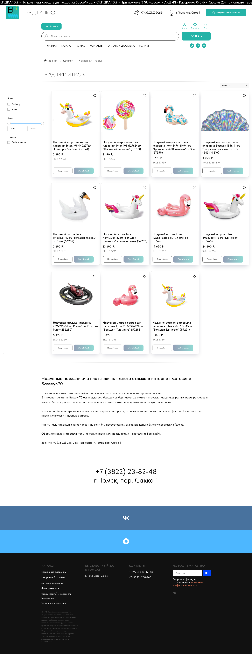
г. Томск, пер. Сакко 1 (188, 12)
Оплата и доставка (121, 45)
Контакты (96, 45)
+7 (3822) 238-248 (140, 577)
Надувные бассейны (53, 577)
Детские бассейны (52, 582)
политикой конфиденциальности (188, 584)
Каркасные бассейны (53, 571)
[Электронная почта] (204, 45)
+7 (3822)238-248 (151, 12)
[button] (226, 12)
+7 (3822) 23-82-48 (126, 471)
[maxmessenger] (192, 45)
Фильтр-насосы (50, 588)
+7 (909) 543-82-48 (141, 571)
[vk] (198, 45)
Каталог (67, 45)
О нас (81, 45)
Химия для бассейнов (53, 603)
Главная (51, 45)
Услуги (144, 45)
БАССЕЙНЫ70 (40, 12)
